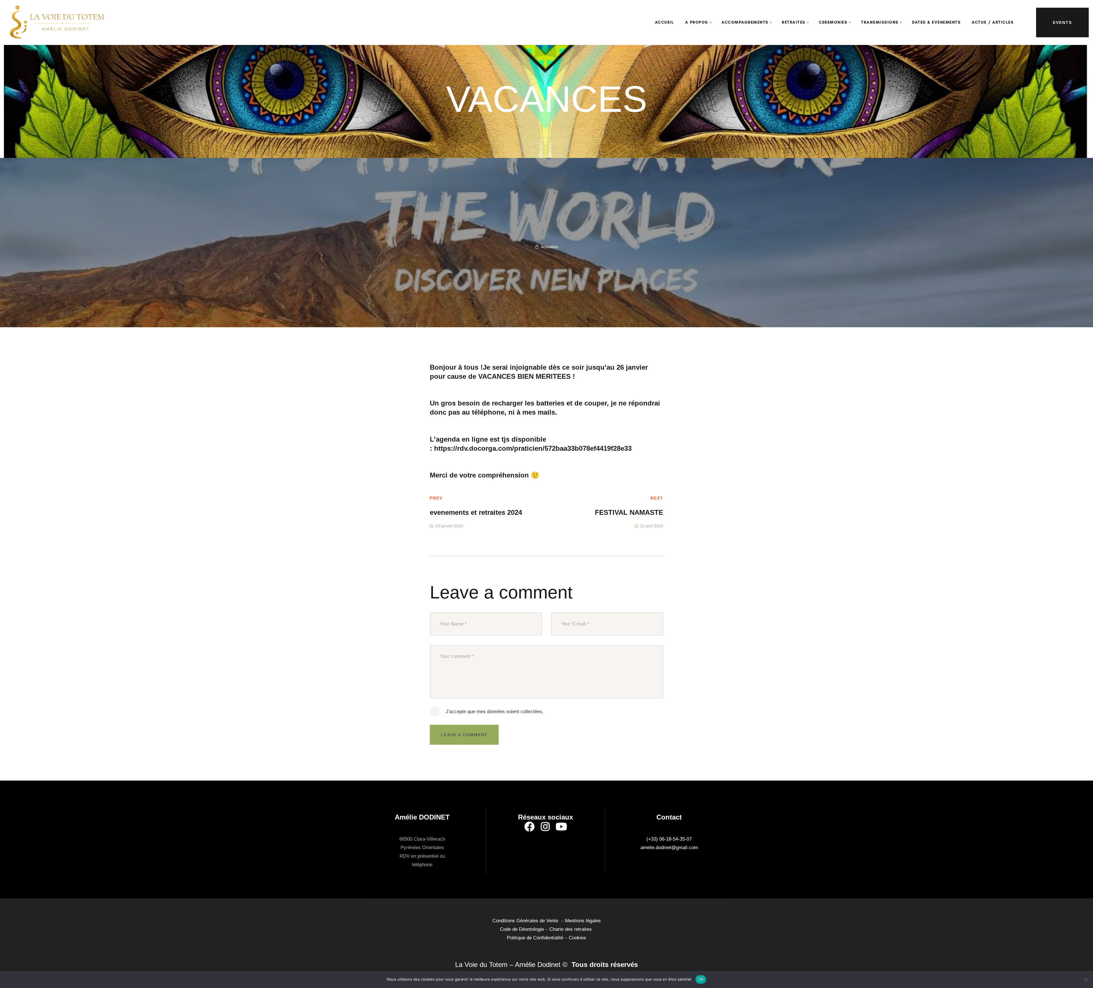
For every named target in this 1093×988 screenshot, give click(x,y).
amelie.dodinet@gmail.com (669, 847)
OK (701, 979)
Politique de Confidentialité (535, 937)
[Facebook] (529, 827)
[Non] (1086, 979)
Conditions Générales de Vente (526, 920)
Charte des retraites (571, 929)
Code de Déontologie (522, 929)
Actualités (549, 246)
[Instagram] (545, 827)
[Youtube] (561, 827)
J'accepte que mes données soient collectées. (495, 711)
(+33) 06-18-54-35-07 (669, 839)
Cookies (577, 937)
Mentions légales (583, 920)
